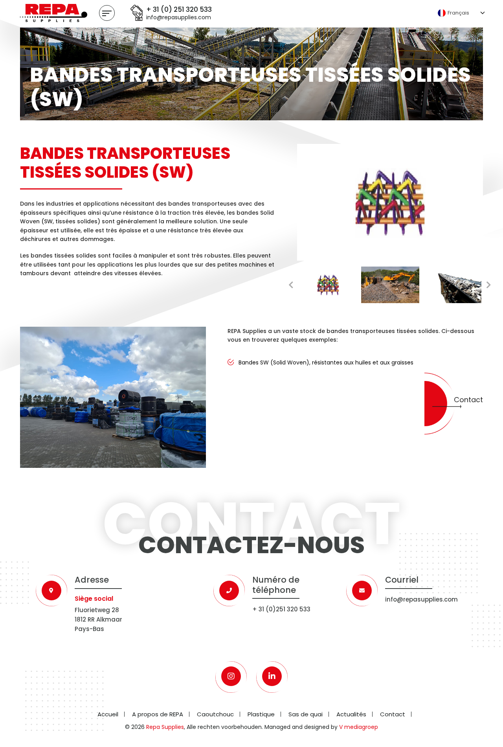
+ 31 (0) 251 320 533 (179, 9)
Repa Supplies (165, 727)
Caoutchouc (215, 714)
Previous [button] (291, 285)
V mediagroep (358, 727)
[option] (390, 202)
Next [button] (489, 285)
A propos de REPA (157, 714)
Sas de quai (305, 714)
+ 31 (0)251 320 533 (281, 609)
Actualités (351, 714)
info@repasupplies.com (178, 17)
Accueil (107, 714)
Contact (468, 400)
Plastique (261, 714)
